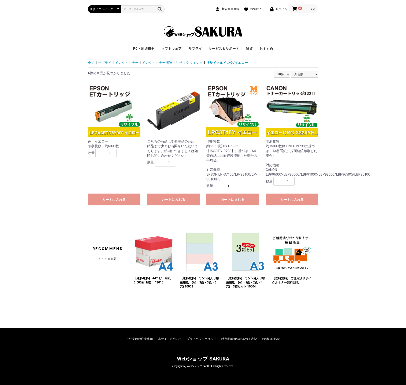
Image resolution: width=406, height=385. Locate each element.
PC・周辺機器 (144, 49)
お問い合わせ (271, 339)
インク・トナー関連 (157, 63)
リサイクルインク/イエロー (227, 63)
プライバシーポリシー (201, 339)
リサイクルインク (189, 63)
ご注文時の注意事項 (139, 339)
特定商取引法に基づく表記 (239, 339)
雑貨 (249, 49)
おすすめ (266, 49)
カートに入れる (114, 200)
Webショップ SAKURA (203, 359)
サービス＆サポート (224, 49)
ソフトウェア (171, 49)
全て (91, 63)
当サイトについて (170, 339)
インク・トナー (127, 63)
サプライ (195, 49)
